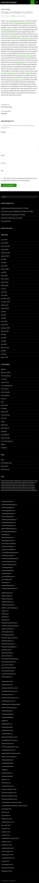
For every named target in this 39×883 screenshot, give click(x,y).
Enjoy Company (5, 392)
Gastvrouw (3, 485)
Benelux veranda (5, 372)
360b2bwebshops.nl (7, 593)
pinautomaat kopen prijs (15, 79)
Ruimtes (23, 485)
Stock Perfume (5, 428)
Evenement (18, 484)
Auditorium (17, 480)
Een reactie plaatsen (20, 16)
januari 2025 (4, 243)
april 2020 (4, 344)
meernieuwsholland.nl (8, 546)
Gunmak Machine (6, 221)
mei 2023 (3, 272)
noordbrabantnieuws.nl (8, 555)
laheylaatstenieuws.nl (8, 537)
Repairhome (4, 425)
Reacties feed (4, 466)
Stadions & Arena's (26, 487)
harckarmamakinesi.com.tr (9, 789)
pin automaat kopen (14, 36)
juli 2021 (3, 311)
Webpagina (32, 488)
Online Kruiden (5, 415)
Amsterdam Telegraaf (8, 2)
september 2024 (5, 252)
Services (27, 485)
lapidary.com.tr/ (6, 832)
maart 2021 (4, 321)
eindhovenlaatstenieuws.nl (9, 519)
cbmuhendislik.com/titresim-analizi (12, 802)
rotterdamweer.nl (7, 573)
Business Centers (34, 480)
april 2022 (4, 292)
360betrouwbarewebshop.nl (10, 608)
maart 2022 (4, 295)
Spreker (19, 487)
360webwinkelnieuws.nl (8, 644)
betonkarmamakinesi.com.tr (9, 796)
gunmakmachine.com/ (8, 867)
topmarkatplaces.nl (7, 676)
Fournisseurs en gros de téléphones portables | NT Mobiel (17, 211)
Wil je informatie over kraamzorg (8, 490)
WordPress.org (5, 469)
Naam (3, 155)
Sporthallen (15, 487)
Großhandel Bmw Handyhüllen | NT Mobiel (13, 214)
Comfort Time (5, 382)
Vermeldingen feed (6, 463)
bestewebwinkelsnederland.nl (10, 659)
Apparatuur (12, 480)
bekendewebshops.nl (7, 653)
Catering (7, 482)
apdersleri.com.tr (6, 841)
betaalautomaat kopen (10, 29)
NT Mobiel (4, 408)
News (2, 402)
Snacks (33, 485)
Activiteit (3, 480)
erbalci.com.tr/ (6, 861)
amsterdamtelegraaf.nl (8, 507)
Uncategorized (5, 9)
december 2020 (5, 328)
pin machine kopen (31, 73)
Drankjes (3, 484)
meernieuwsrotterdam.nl (9, 549)
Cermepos (4, 379)
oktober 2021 (5, 305)
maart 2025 (4, 239)
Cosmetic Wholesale (6, 385)
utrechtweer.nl (6, 582)
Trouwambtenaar (9, 488)
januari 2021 (4, 324)
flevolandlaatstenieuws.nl (9, 522)
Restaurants (18, 485)
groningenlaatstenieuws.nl (9, 531)
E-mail (3, 163)
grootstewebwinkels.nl (8, 670)
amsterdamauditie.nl (7, 501)
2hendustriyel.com (7, 818)
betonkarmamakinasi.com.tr (9, 799)
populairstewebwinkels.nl (9, 673)
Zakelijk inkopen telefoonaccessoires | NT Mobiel (14, 208)
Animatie (7, 480)
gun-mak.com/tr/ (6, 825)
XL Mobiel (4, 447)
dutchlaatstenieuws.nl (8, 516)
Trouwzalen (15, 488)
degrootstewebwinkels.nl (9, 661)
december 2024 (5, 246)
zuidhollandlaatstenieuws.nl (9, 588)
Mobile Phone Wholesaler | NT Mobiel (11, 218)
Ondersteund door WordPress (8, 880)
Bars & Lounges (23, 480)
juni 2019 (3, 354)
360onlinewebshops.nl (8, 629)
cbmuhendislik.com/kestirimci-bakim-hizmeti (14, 805)
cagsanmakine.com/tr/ (8, 822)
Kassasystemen (5, 395)
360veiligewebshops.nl (8, 635)
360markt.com (6, 620)
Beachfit (3, 369)
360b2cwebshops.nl (7, 599)
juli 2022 (3, 288)
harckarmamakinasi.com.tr (9, 792)
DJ (36, 482)
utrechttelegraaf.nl (7, 579)
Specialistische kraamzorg (6, 487)
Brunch (28, 480)
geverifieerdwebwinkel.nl (9, 667)
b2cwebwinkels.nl (7, 650)
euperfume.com (6, 815)
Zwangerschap (23, 490)
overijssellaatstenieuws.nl (9, 561)
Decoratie (33, 482)
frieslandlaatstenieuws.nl (9, 525)
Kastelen (14, 485)
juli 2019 (3, 351)
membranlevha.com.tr (8, 786)
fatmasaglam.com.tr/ (7, 864)
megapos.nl (6, 112)
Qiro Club (4, 418)
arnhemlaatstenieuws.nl (8, 510)
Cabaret (3, 482)
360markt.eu (5, 614)
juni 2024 (3, 259)
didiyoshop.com (6, 782)
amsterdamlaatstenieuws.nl (9, 504)
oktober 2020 (5, 331)
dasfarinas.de (5, 812)
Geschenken (8, 485)
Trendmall (4, 431)
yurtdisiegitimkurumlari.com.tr (10, 838)
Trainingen (32, 487)
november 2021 (5, 302)
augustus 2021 (5, 308)
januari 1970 (4, 357)
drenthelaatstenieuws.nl (8, 513)
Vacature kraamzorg (22, 488)
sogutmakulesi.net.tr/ (8, 854)
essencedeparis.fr (6, 809)
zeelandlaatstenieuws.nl (8, 585)
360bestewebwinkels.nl (8, 605)
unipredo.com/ (6, 835)
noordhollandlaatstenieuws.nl (10, 558)
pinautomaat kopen (19, 62)
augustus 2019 (5, 347)
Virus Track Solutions (7, 441)
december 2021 (5, 298)
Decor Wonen (5, 389)
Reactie (3, 132)
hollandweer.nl (6, 534)
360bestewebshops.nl (8, 602)
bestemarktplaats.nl (7, 656)
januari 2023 (4, 282)
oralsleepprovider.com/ (8, 858)
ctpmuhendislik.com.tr (8, 848)
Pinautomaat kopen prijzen (22, 23)
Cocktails (11, 482)
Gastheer (32, 484)
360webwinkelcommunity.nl (10, 638)
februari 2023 (5, 279)
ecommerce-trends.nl (8, 664)
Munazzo (3, 398)
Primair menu (37, 2)
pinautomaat (13, 21)
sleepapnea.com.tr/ (7, 871)
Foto (29, 484)
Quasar (3, 421)
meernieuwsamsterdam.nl (9, 543)
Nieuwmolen (4, 405)
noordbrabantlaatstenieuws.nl (10, 552)
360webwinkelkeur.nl (8, 641)
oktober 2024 (5, 249)
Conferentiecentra (17, 482)
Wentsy (3, 444)
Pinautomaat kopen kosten (25, 55)
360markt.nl (5, 611)
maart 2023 (4, 275)
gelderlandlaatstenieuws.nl (9, 528)
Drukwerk (7, 484)
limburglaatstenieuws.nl (8, 540)
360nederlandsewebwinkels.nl (10, 626)
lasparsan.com (6, 779)
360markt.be (5, 617)
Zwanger (18, 490)
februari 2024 (5, 269)
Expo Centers (25, 484)
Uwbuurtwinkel (5, 438)
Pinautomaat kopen (6, 106)
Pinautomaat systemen (27, 38)
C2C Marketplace (6, 376)
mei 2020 (3, 341)
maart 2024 (4, 266)
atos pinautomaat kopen (8, 73)
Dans (29, 482)
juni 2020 (3, 337)
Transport (3, 488)
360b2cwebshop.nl (7, 596)
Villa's (28, 488)
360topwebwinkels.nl (8, 632)
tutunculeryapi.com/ (7, 851)
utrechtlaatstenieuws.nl (8, 576)
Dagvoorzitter (25, 482)
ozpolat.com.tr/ (6, 828)
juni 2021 (3, 315)
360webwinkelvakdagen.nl (9, 647)
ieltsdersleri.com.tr (7, 845)
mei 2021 (3, 318)
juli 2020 (3, 334)
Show (30, 485)
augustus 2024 (5, 256)
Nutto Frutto (4, 411)
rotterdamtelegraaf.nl (8, 570)
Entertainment (13, 484)
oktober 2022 (5, 285)
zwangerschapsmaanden (31, 490)
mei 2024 (3, 262)
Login (2, 459)
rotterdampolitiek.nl (7, 567)
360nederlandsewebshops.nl (10, 623)
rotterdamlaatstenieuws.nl (9, 564)
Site (2, 170)
